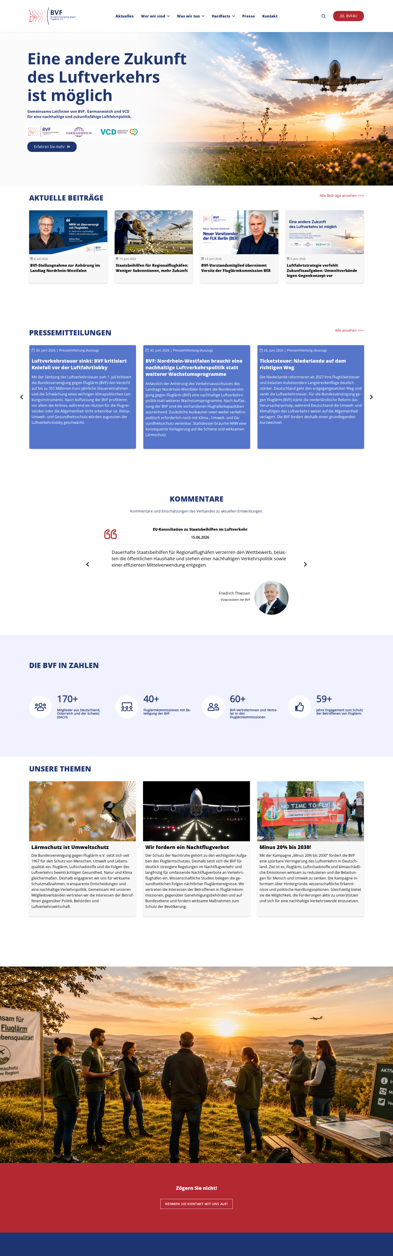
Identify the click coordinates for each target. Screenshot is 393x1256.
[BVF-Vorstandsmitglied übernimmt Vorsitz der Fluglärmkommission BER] (239, 246)
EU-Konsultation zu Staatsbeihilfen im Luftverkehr (200, 529)
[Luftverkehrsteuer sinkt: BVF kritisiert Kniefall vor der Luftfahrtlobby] (82, 397)
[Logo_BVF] (52, 16)
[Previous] (21, 397)
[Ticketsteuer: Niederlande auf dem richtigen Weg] (310, 397)
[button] (168, 16)
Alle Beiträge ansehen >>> (342, 195)
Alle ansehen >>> (349, 330)
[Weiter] (371, 397)
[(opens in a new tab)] (82, 849)
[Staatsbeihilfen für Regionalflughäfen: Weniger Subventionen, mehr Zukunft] (154, 246)
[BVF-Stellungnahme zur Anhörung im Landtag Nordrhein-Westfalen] (68, 246)
